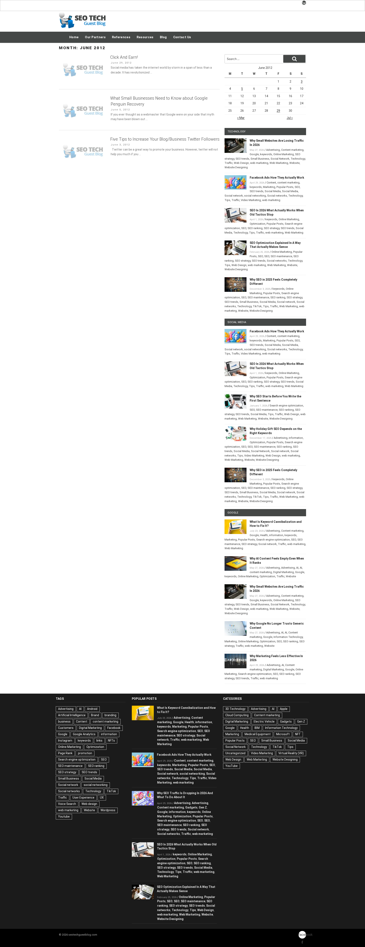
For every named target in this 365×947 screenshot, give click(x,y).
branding (110, 715)
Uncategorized (235, 753)
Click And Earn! (124, 57)
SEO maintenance (281, 256)
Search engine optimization (286, 405)
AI (297, 567)
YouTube (231, 766)
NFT (298, 734)
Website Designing (236, 167)
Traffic (229, 162)
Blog (163, 37)
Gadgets (191, 807)
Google (254, 154)
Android (92, 709)
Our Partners (95, 37)
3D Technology (235, 709)
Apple (283, 709)
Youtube (64, 816)
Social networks (277, 195)
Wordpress (108, 810)
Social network (234, 195)
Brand (95, 715)
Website (294, 162)
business (64, 721)
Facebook (113, 728)
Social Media (273, 191)
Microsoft (283, 734)
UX (102, 797)
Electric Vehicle (264, 721)
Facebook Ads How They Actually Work (277, 177)
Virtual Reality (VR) (291, 753)
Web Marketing (279, 162)
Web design (89, 804)
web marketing (259, 162)
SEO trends (242, 158)
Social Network (280, 158)
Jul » (290, 118)
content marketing (288, 182)
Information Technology (288, 637)
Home (74, 37)
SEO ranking (255, 228)
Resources (145, 37)
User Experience (83, 797)
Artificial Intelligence (72, 715)
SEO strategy (271, 228)
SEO (297, 187)
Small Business (260, 158)
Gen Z (203, 807)
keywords (266, 154)
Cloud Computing (237, 715)
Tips (227, 200)
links (99, 740)
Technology (298, 158)
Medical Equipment (258, 734)
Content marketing (292, 149)
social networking (255, 195)
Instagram (65, 740)
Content (271, 182)
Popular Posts (284, 187)
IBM (257, 728)
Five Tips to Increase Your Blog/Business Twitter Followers (164, 139)
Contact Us (182, 37)
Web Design (241, 162)
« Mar (241, 118)
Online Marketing (283, 154)
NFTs (111, 740)
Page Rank (65, 753)
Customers (66, 728)
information (296, 437)
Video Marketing (251, 200)
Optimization (257, 223)
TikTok (257, 306)
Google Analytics (84, 734)
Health (264, 535)
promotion (85, 753)
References (121, 37)
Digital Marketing (283, 572)
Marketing (269, 187)
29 (278, 110)
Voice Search (67, 804)
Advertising (273, 149)
